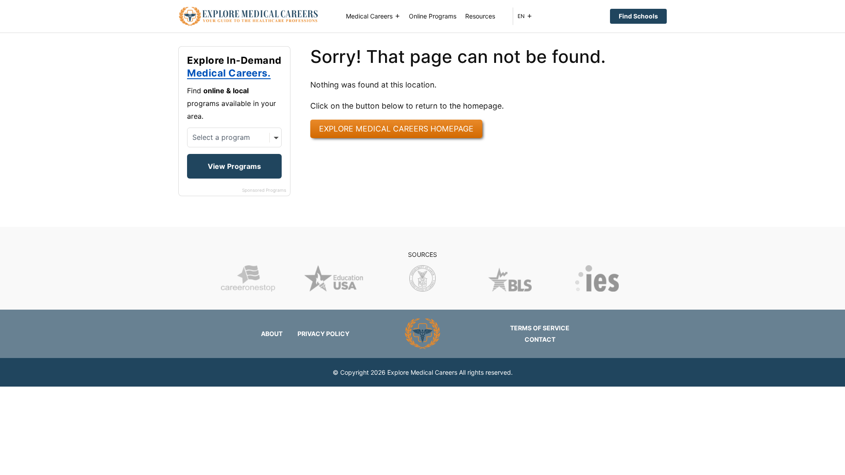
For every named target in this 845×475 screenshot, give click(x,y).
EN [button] (521, 16)
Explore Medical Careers (422, 372)
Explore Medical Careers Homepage (396, 128)
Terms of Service (539, 328)
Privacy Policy (323, 333)
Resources (480, 16)
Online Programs (432, 16)
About (272, 333)
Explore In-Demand (234, 67)
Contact (540, 339)
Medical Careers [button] (369, 16)
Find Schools (638, 16)
